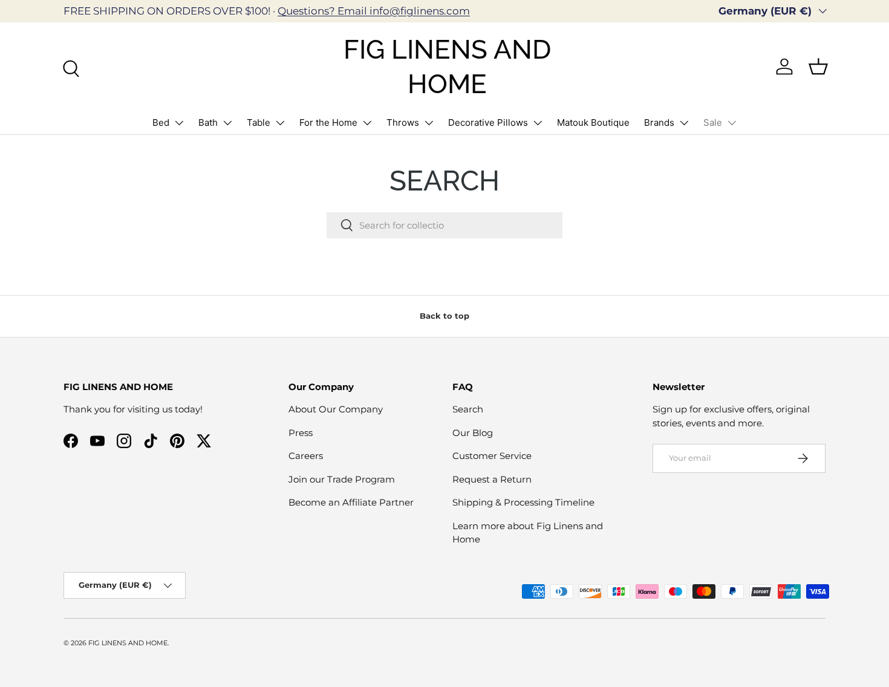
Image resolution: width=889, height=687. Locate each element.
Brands (659, 122)
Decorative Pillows (488, 122)
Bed (160, 122)
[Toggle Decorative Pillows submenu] (537, 123)
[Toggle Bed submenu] (179, 123)
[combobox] (444, 225)
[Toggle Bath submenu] (227, 123)
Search (467, 409)
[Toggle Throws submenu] (429, 123)
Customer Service (492, 455)
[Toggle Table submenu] (280, 123)
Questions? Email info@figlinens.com (374, 11)
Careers (305, 455)
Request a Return (492, 479)
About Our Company (335, 409)
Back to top (444, 316)
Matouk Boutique (593, 122)
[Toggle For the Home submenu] (367, 123)
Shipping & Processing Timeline (523, 502)
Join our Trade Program (341, 479)
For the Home (328, 122)
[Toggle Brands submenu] (684, 123)
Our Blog (472, 432)
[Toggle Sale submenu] (732, 123)
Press (300, 432)
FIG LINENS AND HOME (128, 643)
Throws (402, 122)
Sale (712, 122)
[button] (818, 66)
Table (258, 122)
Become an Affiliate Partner (351, 502)
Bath (208, 122)
